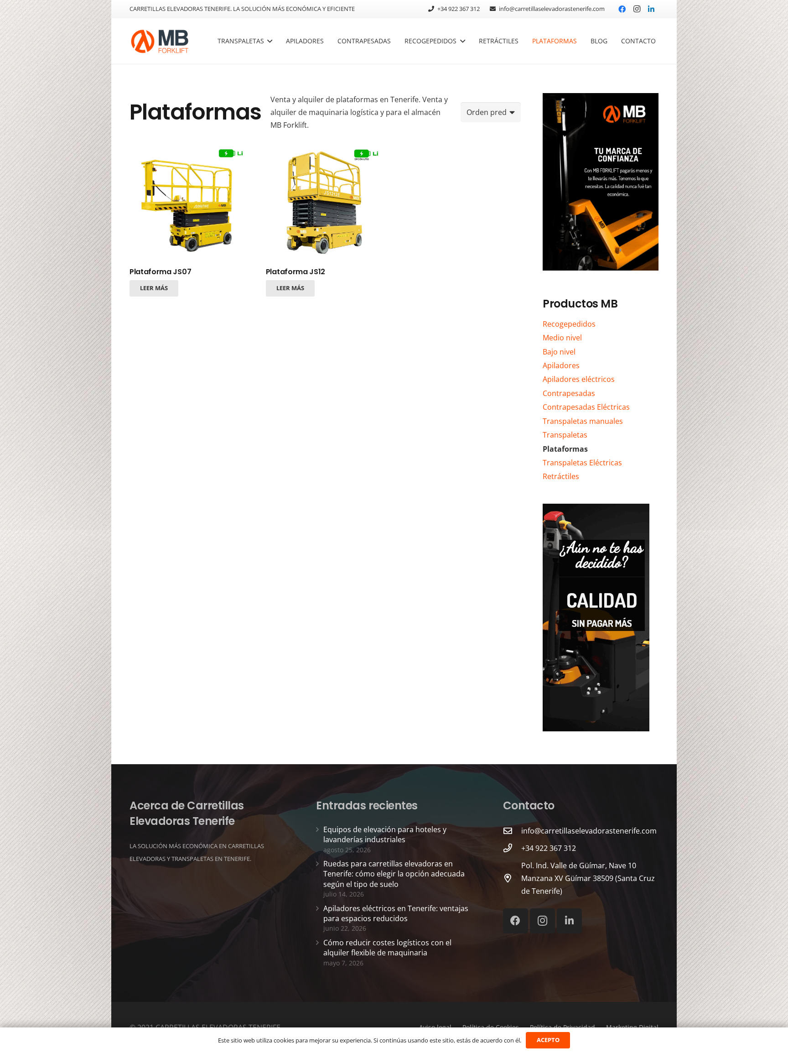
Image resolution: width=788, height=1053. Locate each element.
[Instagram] (636, 9)
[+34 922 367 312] (512, 848)
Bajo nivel (559, 352)
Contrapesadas (569, 393)
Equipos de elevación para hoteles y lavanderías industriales (384, 834)
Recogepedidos (569, 324)
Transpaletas (565, 435)
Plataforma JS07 (160, 271)
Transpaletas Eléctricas (582, 463)
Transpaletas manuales (583, 421)
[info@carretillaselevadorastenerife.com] (512, 830)
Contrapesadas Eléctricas (586, 407)
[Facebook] (622, 9)
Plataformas (565, 449)
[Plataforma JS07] (189, 201)
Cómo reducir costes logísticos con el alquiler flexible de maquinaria (387, 948)
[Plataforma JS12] (325, 201)
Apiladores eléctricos (579, 379)
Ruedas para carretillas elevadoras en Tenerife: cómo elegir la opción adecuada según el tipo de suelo (394, 874)
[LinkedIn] (651, 9)
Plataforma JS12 (295, 271)
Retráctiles (561, 476)
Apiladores (561, 365)
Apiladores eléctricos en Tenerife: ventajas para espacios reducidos (395, 913)
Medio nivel (562, 338)
